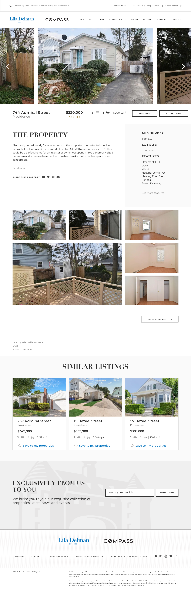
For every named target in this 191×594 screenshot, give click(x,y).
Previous (7, 66)
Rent (101, 20)
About (134, 20)
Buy (82, 20)
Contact (176, 20)
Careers (19, 556)
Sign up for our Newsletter (128, 556)
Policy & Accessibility (89, 556)
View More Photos (160, 319)
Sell (91, 20)
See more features (153, 193)
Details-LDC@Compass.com (146, 6)
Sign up (178, 6)
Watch (147, 20)
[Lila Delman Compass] (43, 20)
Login (168, 6)
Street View (174, 113)
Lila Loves (161, 20)
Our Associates (117, 20)
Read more (19, 168)
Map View (145, 113)
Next (183, 66)
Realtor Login (59, 556)
